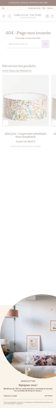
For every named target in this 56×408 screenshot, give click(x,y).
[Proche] (51, 309)
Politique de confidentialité (33, 402)
